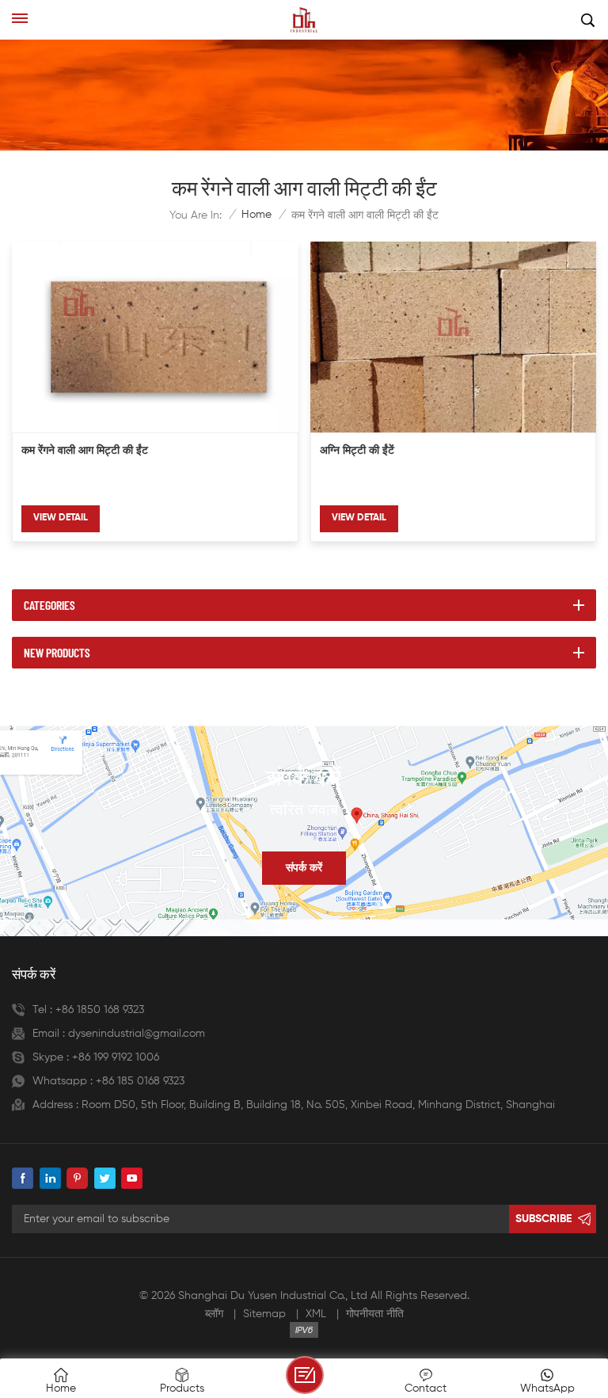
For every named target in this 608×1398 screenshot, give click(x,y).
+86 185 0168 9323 (140, 1081)
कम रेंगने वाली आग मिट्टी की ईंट (84, 451)
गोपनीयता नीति (375, 1314)
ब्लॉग (214, 1314)
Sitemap (264, 1314)
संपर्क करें (304, 868)
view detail (60, 518)
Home (256, 214)
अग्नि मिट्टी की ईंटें (357, 451)
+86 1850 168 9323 (99, 1009)
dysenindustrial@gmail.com (136, 1033)
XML (316, 1314)
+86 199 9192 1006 (115, 1057)
